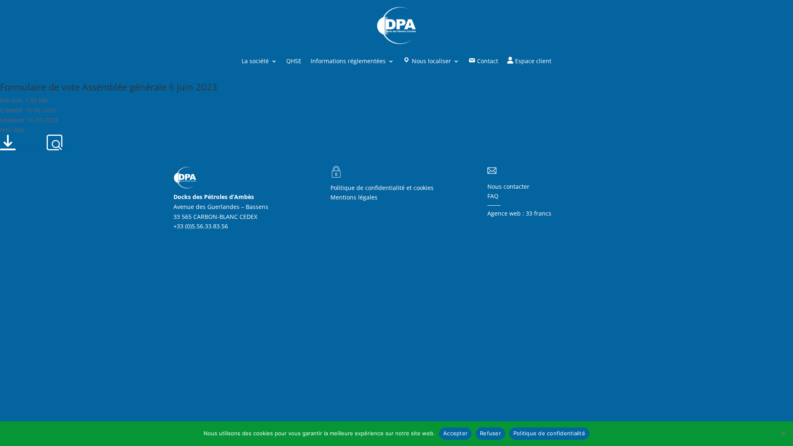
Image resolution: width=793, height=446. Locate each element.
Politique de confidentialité (549, 433)
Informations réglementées (348, 61)
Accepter (455, 433)
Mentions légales (354, 197)
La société (255, 61)
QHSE (294, 61)
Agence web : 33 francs (519, 213)
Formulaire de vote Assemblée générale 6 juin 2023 (108, 87)
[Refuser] (783, 433)
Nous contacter (508, 186)
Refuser (490, 433)
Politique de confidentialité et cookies (382, 188)
